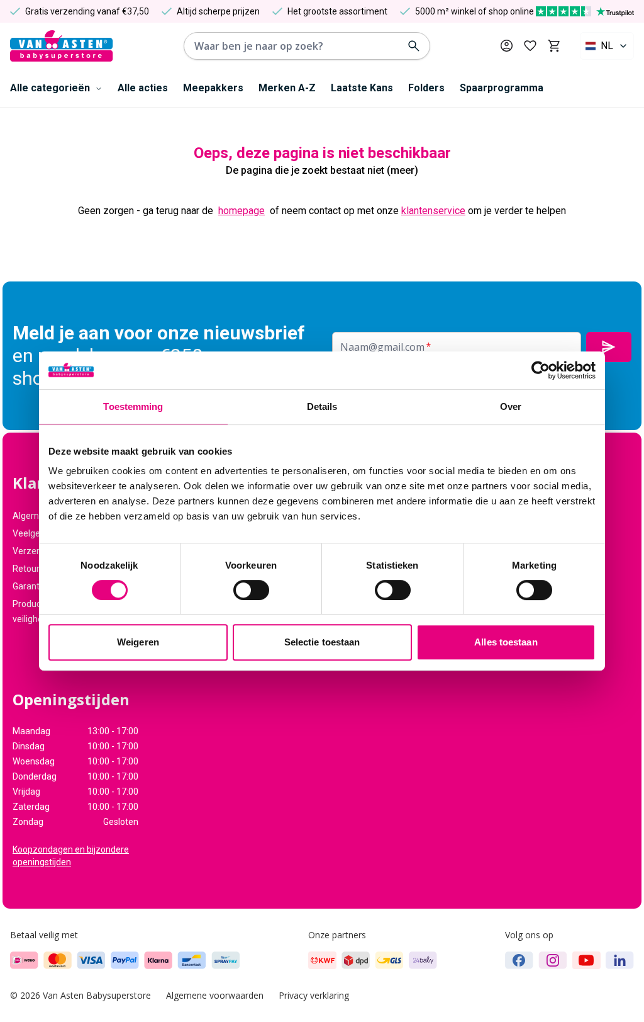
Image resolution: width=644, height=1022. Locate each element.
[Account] (507, 46)
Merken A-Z (287, 88)
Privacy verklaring (314, 995)
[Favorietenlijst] (530, 46)
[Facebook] (519, 960)
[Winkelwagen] (554, 46)
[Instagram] (552, 960)
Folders (426, 88)
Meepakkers (213, 88)
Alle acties (143, 88)
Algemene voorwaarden (215, 995)
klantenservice (433, 211)
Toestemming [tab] (133, 406)
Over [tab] (510, 406)
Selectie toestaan (322, 642)
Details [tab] (322, 406)
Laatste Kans (362, 88)
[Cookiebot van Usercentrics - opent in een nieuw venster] (541, 370)
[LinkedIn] (620, 960)
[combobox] (607, 46)
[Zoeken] (414, 46)
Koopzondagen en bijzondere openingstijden (71, 855)
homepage (241, 211)
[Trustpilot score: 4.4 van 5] (585, 11)
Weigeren (138, 642)
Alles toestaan (505, 642)
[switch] (251, 590)
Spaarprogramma (501, 88)
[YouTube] (586, 960)
